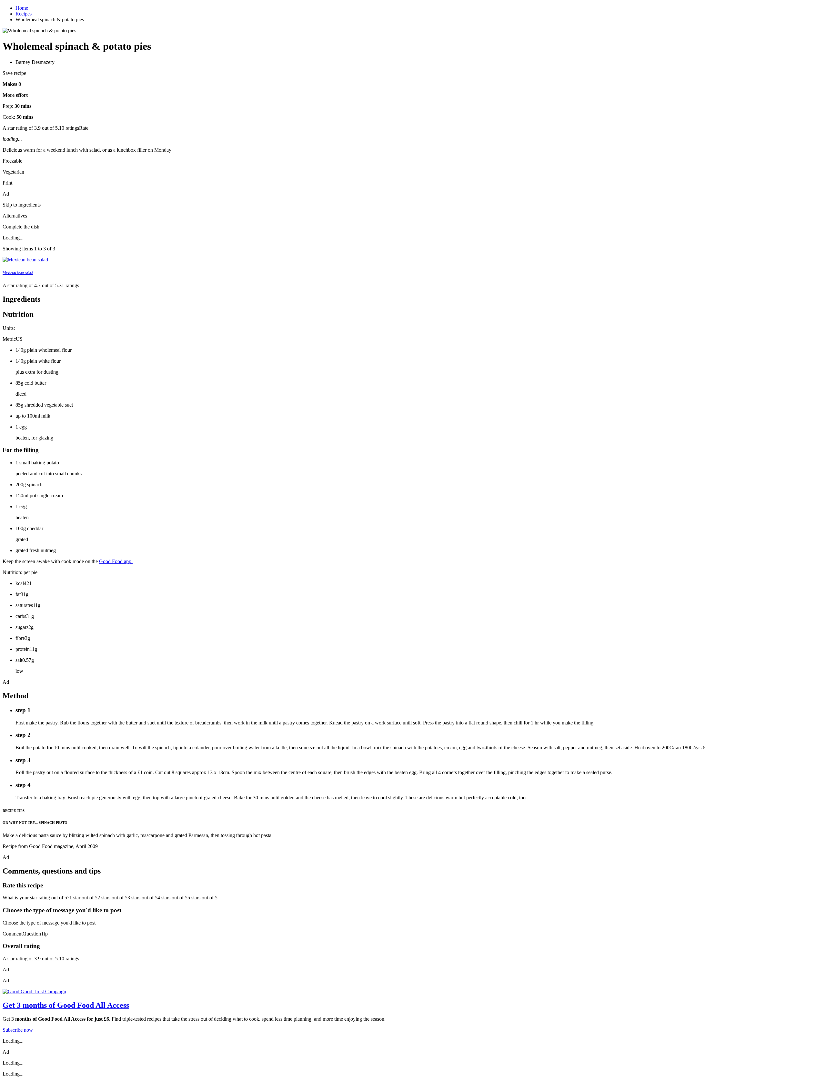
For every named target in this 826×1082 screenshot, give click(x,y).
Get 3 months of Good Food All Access (66, 1005)
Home (21, 8)
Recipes (23, 13)
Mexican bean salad (18, 273)
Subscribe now (18, 1030)
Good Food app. (116, 561)
